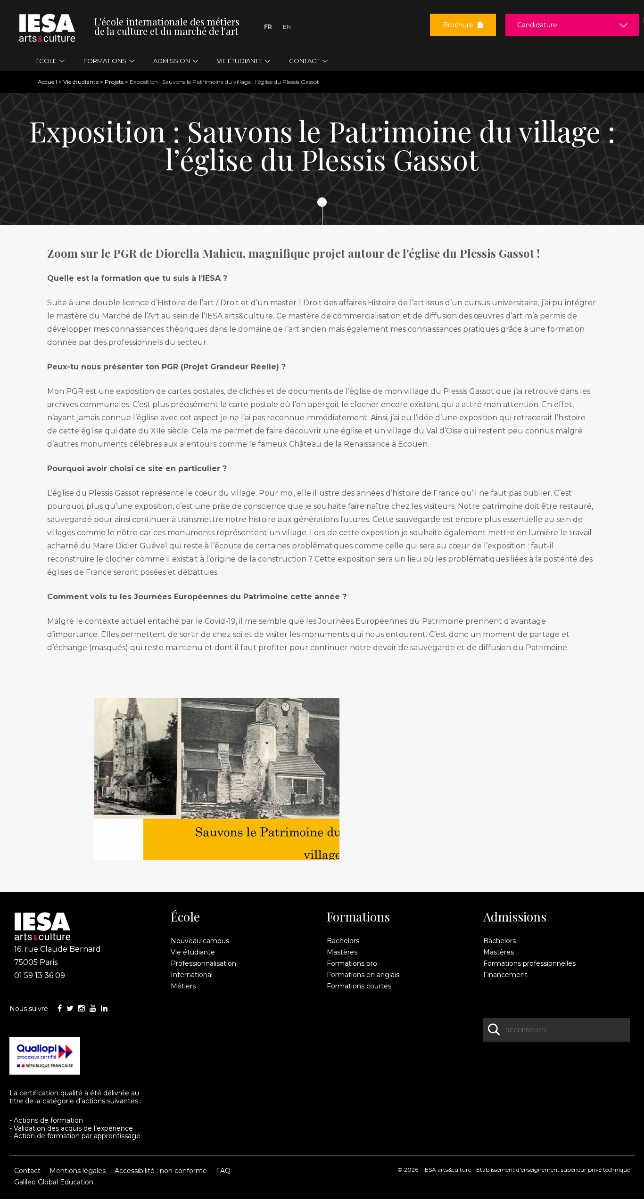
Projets (114, 81)
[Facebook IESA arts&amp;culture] (60, 1008)
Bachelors (343, 941)
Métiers (183, 986)
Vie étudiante (81, 81)
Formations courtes (359, 986)
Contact (27, 1170)
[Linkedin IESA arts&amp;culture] (104, 1008)
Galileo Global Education (53, 1182)
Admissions (514, 917)
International (192, 975)
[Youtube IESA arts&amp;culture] (93, 1008)
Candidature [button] (537, 25)
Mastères (342, 952)
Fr (268, 26)
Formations (358, 917)
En (287, 26)
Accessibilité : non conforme (161, 1170)
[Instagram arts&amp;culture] (81, 1008)
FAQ (223, 1170)
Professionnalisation (203, 963)
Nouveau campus (200, 941)
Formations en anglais (363, 975)
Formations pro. (353, 963)
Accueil (47, 81)
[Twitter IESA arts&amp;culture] (70, 1008)
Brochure (459, 25)
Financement (505, 975)
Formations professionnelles (529, 963)
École (185, 917)
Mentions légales (78, 1170)
